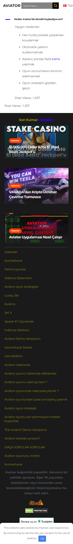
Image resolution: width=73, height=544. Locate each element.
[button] (36, 19)
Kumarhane (13, 260)
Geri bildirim (13, 356)
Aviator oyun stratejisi (20, 408)
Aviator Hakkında (17, 365)
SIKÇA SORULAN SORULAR (24, 447)
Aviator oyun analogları (21, 286)
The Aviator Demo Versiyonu (25, 430)
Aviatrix (10, 304)
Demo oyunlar (15, 269)
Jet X (8, 312)
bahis (56, 59)
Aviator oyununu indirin (22, 456)
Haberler (10, 252)
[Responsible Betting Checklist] (36, 502)
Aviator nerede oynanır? (22, 438)
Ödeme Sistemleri (18, 278)
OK (42, 538)
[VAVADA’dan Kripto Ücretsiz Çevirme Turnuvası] (36, 186)
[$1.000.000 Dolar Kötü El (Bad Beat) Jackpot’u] (36, 142)
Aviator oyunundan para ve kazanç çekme (35, 399)
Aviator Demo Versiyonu (22, 338)
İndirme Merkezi (16, 330)
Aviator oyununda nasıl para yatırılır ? (31, 391)
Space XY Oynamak (19, 321)
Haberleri (46, 119)
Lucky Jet (11, 295)
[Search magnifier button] (55, 5)
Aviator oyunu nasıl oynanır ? (25, 382)
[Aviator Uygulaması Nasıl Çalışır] (36, 228)
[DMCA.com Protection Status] (36, 512)
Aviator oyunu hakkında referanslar (30, 373)
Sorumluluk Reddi (18, 347)
